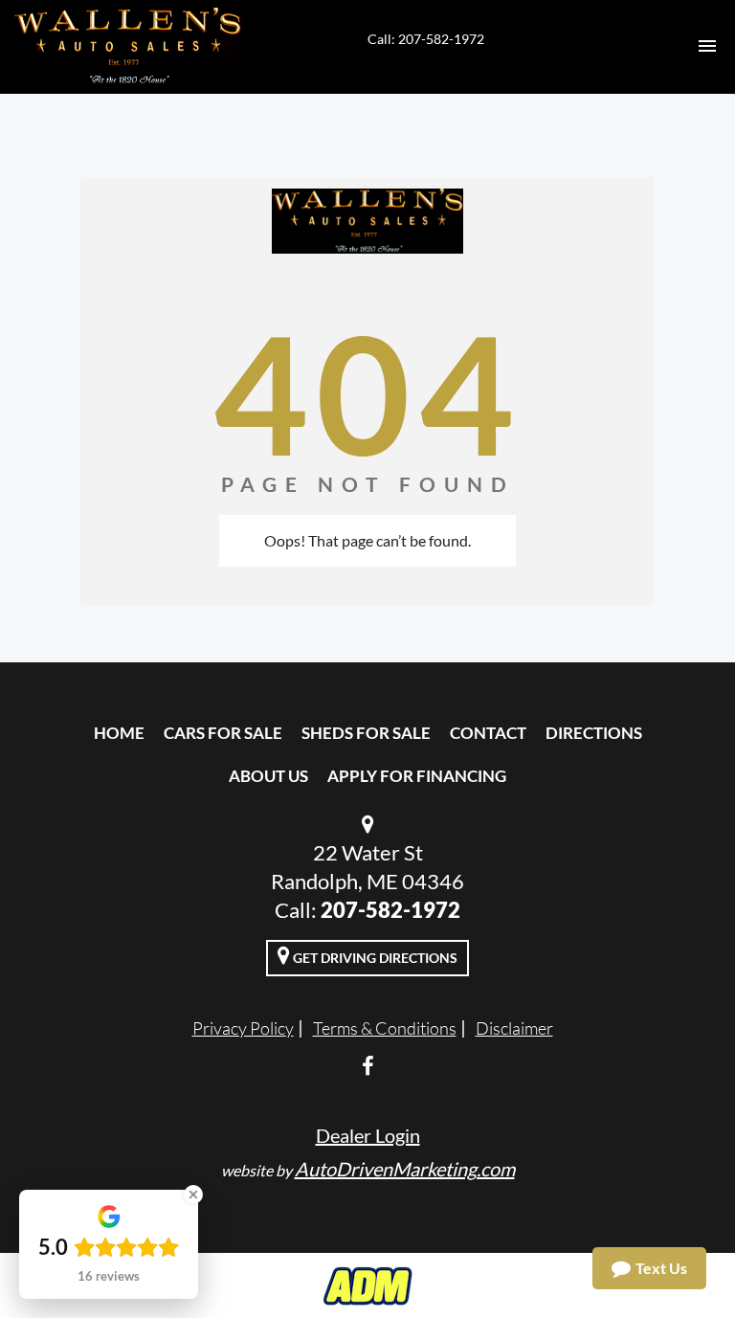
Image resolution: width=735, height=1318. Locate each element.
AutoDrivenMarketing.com (405, 1168)
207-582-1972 (390, 910)
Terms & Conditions (385, 1028)
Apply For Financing (416, 776)
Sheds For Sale (366, 733)
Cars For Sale (223, 733)
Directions (594, 733)
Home (119, 733)
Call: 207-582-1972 (426, 39)
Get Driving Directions (373, 957)
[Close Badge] (193, 1194)
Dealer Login (368, 1135)
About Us (268, 776)
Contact (488, 733)
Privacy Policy (243, 1028)
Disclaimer (514, 1028)
